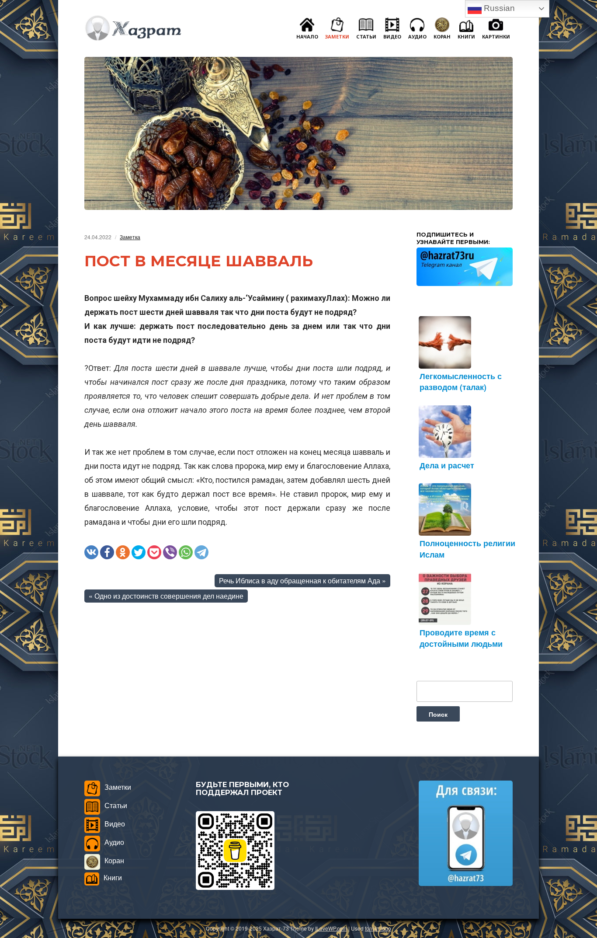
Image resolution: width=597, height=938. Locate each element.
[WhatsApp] (186, 552)
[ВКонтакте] (91, 552)
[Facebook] (107, 552)
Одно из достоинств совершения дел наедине (168, 596)
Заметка (130, 237)
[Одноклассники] (123, 552)
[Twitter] (139, 552)
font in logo (378, 928)
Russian (498, 8)
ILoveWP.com (331, 928)
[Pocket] (154, 552)
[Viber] (170, 552)
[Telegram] (201, 552)
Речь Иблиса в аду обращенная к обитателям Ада (299, 580)
